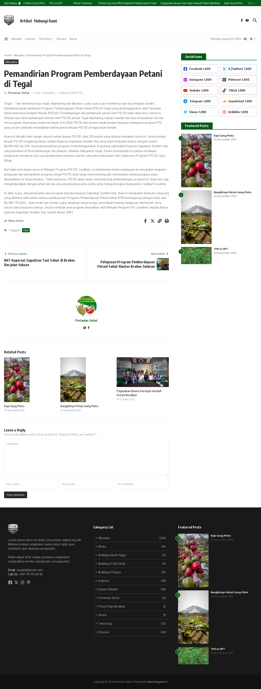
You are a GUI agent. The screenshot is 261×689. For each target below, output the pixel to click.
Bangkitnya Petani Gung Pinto (79, 406)
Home (7, 55)
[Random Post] (245, 39)
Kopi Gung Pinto (14, 406)
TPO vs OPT (221, 248)
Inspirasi (30, 38)
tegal (26, 230)
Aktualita (16, 38)
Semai (73, 38)
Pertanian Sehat (18, 93)
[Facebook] (88, 328)
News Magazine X (157, 681)
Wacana (61, 38)
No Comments (45, 93)
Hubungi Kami (45, 20)
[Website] (84, 328)
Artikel (26, 20)
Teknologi (44, 38)
